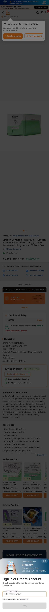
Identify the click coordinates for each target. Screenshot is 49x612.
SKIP (44, 561)
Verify (24, 605)
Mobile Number (12, 591)
